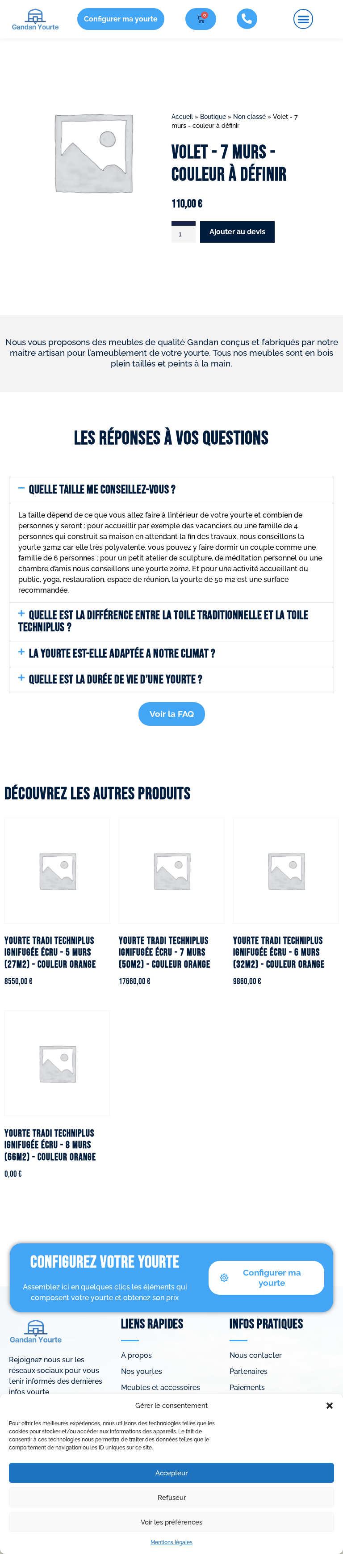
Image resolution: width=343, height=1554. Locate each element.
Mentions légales (171, 1542)
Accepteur (171, 1473)
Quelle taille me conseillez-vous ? (102, 490)
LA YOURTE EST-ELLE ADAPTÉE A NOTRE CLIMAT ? (122, 654)
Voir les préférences (171, 1522)
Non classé (249, 116)
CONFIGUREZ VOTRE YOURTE (105, 1262)
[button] (329, 1405)
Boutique (213, 116)
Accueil (182, 116)
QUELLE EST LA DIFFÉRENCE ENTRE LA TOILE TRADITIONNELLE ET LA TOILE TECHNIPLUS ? (163, 621)
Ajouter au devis (237, 231)
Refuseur (172, 1498)
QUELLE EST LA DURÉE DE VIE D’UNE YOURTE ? (116, 680)
